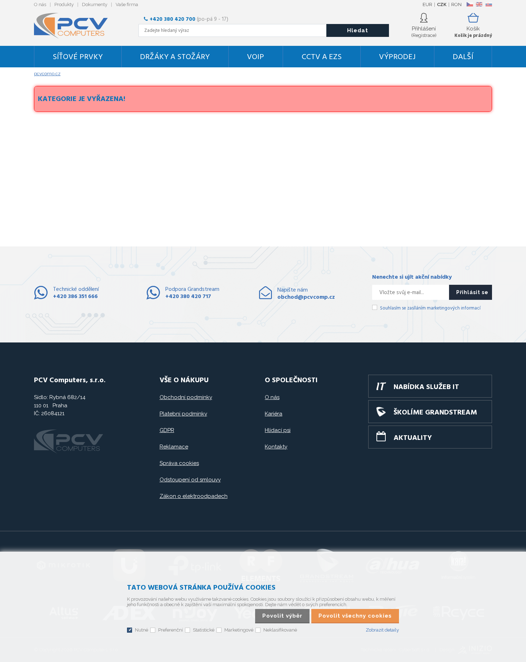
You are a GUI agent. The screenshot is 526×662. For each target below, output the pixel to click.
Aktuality (413, 438)
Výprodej (397, 57)
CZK (442, 4)
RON (456, 4)
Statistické (203, 630)
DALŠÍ (463, 57)
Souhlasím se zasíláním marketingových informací (430, 308)
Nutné (141, 630)
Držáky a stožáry (175, 57)
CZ (470, 4)
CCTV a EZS (322, 57)
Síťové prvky (78, 57)
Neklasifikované (280, 630)
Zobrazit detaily (382, 630)
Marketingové (238, 630)
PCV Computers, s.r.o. (75, 26)
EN (479, 4)
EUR (427, 4)
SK (488, 4)
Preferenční (170, 630)
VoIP (255, 57)
